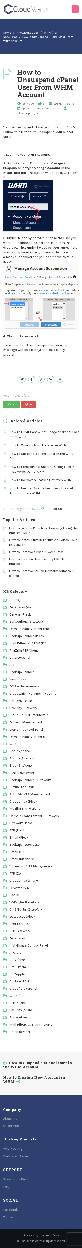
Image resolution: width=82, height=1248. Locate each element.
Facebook (10, 1210)
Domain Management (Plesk (30, 629)
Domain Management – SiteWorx (34, 816)
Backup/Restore (21, 672)
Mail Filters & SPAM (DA (27, 643)
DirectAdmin (19, 888)
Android (15, 952)
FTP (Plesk (17, 830)
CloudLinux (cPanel (24, 880)
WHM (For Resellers (24, 902)
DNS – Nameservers (24, 686)
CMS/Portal (18, 967)
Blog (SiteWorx (20, 765)
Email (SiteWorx (21, 859)
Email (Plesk (18, 837)
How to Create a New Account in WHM (38, 445)
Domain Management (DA (28, 737)
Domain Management (25, 722)
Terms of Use (51, 1235)
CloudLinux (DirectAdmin (28, 715)
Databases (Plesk (22, 916)
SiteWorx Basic (20, 823)
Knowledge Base (27, 33)
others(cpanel (19, 657)
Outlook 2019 (19, 981)
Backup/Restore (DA (24, 845)
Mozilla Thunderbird (25, 809)
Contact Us (53, 509)
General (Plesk (20, 614)
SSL (12, 665)
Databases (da (20, 607)
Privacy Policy (30, 1235)
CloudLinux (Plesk (23, 801)
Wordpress (17, 679)
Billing (14, 600)
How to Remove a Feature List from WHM (40, 480)
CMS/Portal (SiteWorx (25, 909)
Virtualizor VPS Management (31, 866)
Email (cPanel (19, 1032)
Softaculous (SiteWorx (26, 621)
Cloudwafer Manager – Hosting (33, 693)
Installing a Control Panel (28, 945)
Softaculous (18, 1017)
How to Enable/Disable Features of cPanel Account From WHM (41, 490)
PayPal (14, 895)
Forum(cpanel (20, 751)
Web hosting (13, 1149)
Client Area (11, 1126)
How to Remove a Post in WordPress (36, 552)
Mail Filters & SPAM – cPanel (31, 1024)
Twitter (8, 1217)
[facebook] (31, 379)
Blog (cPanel (18, 960)
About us (10, 1119)
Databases (17, 938)
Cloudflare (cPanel (23, 988)
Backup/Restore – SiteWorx (30, 780)
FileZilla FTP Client (23, 650)
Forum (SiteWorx (22, 758)
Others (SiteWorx (22, 773)
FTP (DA (15, 873)
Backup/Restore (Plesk (26, 636)
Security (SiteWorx (23, 708)
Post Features (19, 924)
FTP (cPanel (18, 1003)
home (7, 33)
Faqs (7, 1187)
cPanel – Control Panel (26, 729)
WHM (13, 744)
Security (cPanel (21, 1010)
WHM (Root (18, 996)
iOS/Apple (17, 974)
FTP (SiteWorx (19, 931)
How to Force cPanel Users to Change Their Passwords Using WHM (41, 469)
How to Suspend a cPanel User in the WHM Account (41, 456)
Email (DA (16, 852)
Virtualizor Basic (22, 787)
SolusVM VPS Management (29, 794)
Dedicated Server (16, 1156)
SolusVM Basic (20, 701)
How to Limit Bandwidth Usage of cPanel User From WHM (44, 434)
